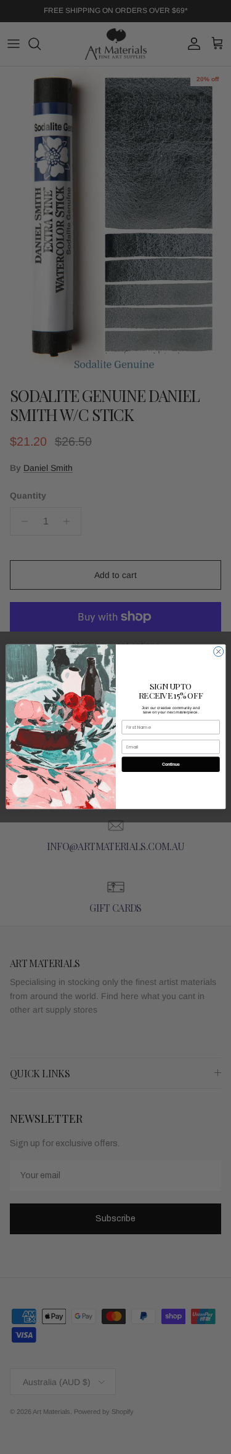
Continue (170, 764)
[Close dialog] (218, 652)
